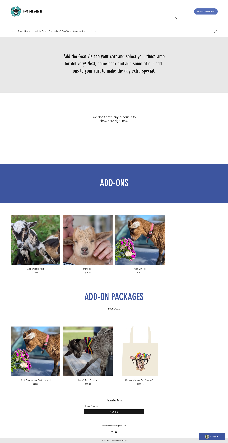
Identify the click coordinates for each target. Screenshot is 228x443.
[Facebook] (112, 431)
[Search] (176, 18)
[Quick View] (35, 240)
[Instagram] (116, 431)
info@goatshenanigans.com (114, 425)
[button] (215, 31)
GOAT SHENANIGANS (32, 11)
